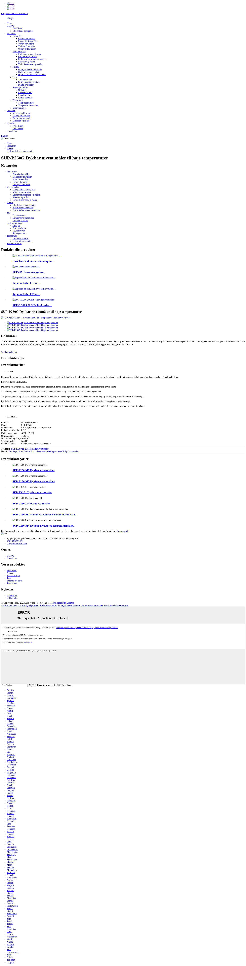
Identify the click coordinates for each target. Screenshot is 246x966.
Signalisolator (24, 95)
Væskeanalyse (19, 51)
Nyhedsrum (18, 126)
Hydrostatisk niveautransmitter (32, 74)
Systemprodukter (20, 87)
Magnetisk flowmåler (27, 41)
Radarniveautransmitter (28, 72)
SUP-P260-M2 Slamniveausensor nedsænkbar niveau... (45, 514)
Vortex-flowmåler (26, 44)
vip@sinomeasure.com (17, 543)
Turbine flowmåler (26, 46)
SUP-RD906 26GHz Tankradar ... (32, 305)
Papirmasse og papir (22, 118)
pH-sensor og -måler (27, 56)
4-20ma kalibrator (9, 605)
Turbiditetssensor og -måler (30, 64)
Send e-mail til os (9, 352)
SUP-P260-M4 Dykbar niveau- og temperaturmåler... (44, 525)
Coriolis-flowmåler (26, 38)
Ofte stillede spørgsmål (23, 31)
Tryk (15, 77)
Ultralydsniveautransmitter (30, 69)
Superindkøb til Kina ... (26, 283)
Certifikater (18, 28)
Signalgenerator (25, 97)
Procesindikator (25, 92)
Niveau (16, 67)
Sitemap (70, 603)
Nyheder (11, 123)
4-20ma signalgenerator (28, 605)
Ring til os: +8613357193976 (14, 13)
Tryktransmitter (25, 79)
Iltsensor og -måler (26, 61)
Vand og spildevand (21, 113)
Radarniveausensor (48, 605)
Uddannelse (18, 128)
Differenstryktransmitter (29, 82)
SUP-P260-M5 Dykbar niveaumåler (34, 481)
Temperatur (18, 100)
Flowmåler (17, 36)
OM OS (10, 26)
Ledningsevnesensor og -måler (32, 59)
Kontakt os (12, 131)
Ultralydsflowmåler (27, 49)
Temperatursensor (26, 103)
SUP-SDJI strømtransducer (29, 272)
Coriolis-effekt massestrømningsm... (33, 261)
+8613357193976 (15, 541)
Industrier (11, 110)
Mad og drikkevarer (21, 115)
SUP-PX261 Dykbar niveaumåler (32, 492)
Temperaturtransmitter (28, 105)
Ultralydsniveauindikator (69, 605)
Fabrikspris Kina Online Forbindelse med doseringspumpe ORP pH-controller (43, 451)
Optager (21, 90)
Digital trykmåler (25, 85)
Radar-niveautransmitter (92, 605)
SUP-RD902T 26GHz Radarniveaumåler (29, 449)
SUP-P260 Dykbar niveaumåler (31, 503)
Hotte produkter (59, 603)
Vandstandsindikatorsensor (116, 605)
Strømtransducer (20, 108)
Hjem (9, 23)
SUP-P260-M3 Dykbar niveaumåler (34, 470)
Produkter (11, 33)
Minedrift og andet (21, 121)
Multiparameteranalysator (29, 54)
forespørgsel (122, 531)
